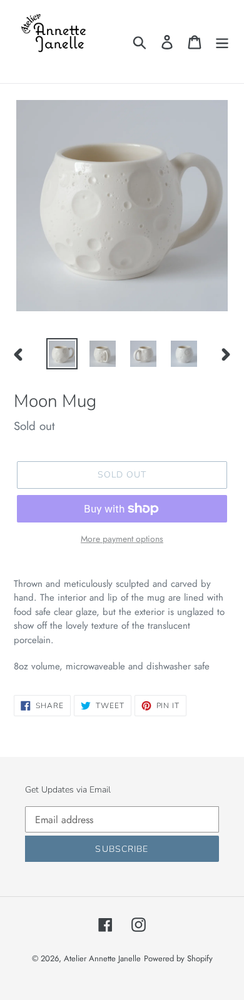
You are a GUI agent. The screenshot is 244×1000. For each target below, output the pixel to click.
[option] (62, 353)
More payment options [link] (122, 538)
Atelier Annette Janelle (102, 958)
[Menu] (222, 42)
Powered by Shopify (178, 958)
